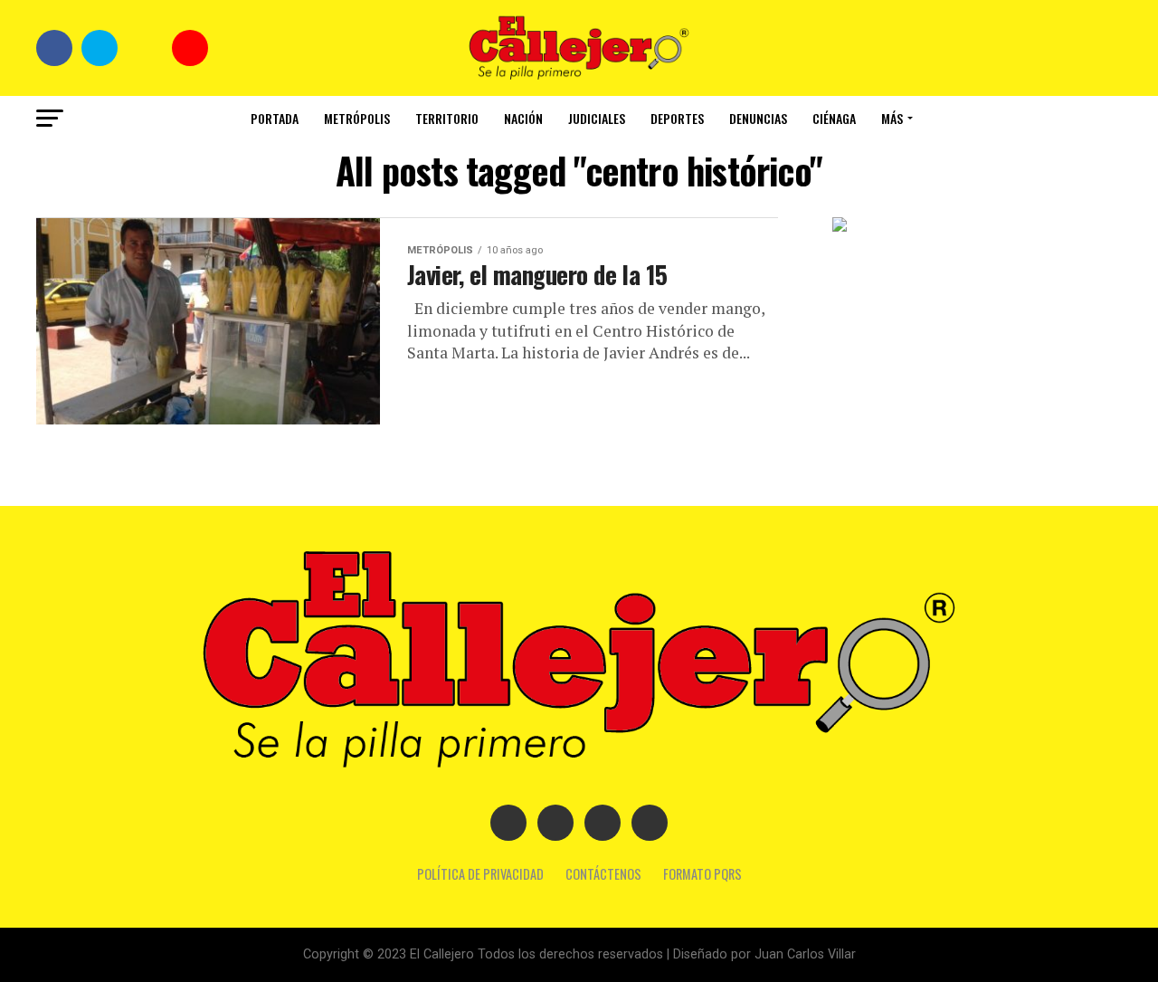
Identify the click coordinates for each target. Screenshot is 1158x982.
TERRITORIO (447, 118)
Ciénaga (834, 118)
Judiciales (596, 118)
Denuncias (758, 118)
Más (892, 118)
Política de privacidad (480, 873)
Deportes (677, 118)
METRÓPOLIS (357, 118)
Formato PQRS (702, 873)
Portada (275, 118)
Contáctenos (603, 873)
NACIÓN (523, 118)
